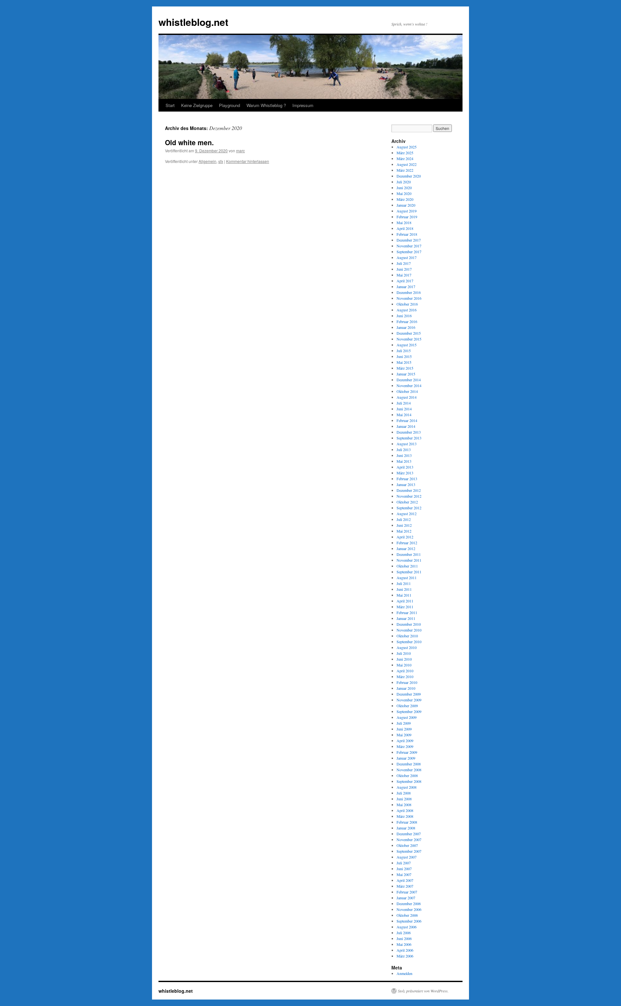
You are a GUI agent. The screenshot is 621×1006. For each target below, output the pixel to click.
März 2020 (405, 199)
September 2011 (409, 571)
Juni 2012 (404, 525)
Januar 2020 (406, 205)
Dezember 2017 (409, 240)
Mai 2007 (404, 874)
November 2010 (409, 630)
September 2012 (409, 507)
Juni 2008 (404, 798)
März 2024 (405, 158)
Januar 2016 (406, 327)
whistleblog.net (193, 22)
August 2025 (407, 146)
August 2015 (407, 344)
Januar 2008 (406, 827)
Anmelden (404, 973)
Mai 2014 (404, 414)
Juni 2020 (404, 187)
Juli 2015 (404, 350)
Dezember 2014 (409, 379)
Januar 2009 (406, 758)
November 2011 (409, 560)
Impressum (302, 105)
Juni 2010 (404, 659)
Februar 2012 (407, 542)
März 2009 (405, 746)
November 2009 (409, 699)
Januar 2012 (406, 548)
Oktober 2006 (407, 915)
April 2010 (405, 670)
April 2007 (405, 880)
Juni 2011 (404, 589)
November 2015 (409, 338)
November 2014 (409, 385)
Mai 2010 (404, 664)
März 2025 (405, 152)
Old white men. (189, 142)
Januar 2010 (406, 688)
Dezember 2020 (409, 175)
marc (240, 150)
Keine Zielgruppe (196, 105)
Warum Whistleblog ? (266, 105)
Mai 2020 (404, 193)
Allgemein (207, 161)
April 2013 (405, 467)
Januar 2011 (406, 618)
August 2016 (407, 309)
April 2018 (405, 228)
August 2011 (407, 577)
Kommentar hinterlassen (247, 161)
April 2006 (405, 950)
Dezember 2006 (409, 903)
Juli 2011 (404, 583)
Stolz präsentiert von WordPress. (423, 990)
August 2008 (407, 787)
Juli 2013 (404, 449)
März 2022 (405, 170)
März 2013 (405, 472)
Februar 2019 (407, 216)
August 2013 (407, 443)
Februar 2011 (407, 612)
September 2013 (409, 437)
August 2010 (407, 647)
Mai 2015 (404, 362)
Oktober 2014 (407, 391)
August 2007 (407, 857)
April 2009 (405, 740)
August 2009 (407, 717)
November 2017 (409, 245)
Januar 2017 (406, 286)
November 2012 (409, 496)
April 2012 (405, 536)
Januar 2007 (406, 897)
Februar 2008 (407, 822)
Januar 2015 (406, 373)
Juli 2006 (404, 932)
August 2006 (407, 926)
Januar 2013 (406, 484)
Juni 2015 (404, 356)
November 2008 (409, 769)
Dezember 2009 (409, 694)
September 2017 (409, 251)
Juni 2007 (404, 868)
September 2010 (409, 641)
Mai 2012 (404, 531)
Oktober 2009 (407, 705)
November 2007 (409, 839)
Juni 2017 (404, 269)
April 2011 (405, 600)
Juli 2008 (404, 792)
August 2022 (407, 164)
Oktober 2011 (407, 565)
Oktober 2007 (407, 845)
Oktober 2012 (407, 501)
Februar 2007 (407, 891)
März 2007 (405, 886)
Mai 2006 (404, 944)
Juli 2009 (404, 723)
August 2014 (407, 397)
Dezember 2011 (409, 554)
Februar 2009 (407, 752)
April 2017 (405, 280)
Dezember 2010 (409, 624)
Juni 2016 (404, 315)
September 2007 (409, 851)
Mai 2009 (404, 734)
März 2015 (405, 368)
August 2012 (407, 513)
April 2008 (405, 810)
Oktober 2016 (407, 304)
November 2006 (409, 909)
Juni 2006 (404, 938)
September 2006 (409, 921)
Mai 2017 (404, 274)
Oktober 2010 (407, 635)
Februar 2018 (407, 234)
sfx (220, 161)
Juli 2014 (404, 403)
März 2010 (405, 676)
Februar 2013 (407, 478)
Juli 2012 (404, 519)
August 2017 (407, 257)
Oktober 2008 (407, 775)
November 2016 (409, 298)
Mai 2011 (404, 595)
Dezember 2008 (409, 763)
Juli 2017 (404, 263)
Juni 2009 (404, 728)
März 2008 (405, 816)
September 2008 (409, 781)
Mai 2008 (404, 804)
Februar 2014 (407, 420)
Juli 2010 (404, 653)
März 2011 (405, 606)
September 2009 (409, 711)
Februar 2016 (407, 321)
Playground (229, 105)
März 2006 (405, 955)
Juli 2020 (404, 181)
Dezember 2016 (409, 292)
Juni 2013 (404, 455)
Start (170, 105)
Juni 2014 (404, 408)
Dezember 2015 (409, 333)
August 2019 (407, 210)
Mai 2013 (404, 461)
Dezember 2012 (409, 490)
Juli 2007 (404, 862)
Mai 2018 (404, 222)
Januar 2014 (406, 426)
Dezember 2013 (409, 432)
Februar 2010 (407, 682)
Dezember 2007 (409, 833)
